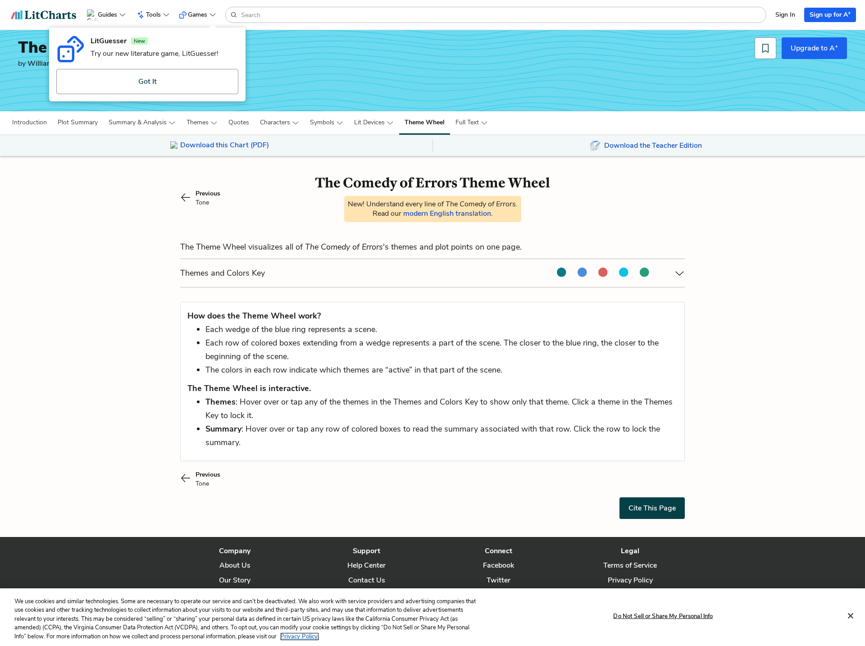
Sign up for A (830, 14)
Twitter (498, 580)
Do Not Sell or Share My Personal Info (663, 616)
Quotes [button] (238, 122)
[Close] (850, 616)
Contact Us (366, 580)
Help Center (366, 565)
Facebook (498, 565)
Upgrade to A (814, 47)
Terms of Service (630, 565)
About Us (234, 565)
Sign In (785, 14)
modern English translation (447, 213)
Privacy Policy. (299, 636)
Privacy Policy (630, 580)
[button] (29, 122)
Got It (147, 81)
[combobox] (502, 15)
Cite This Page (652, 508)
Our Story (234, 580)
